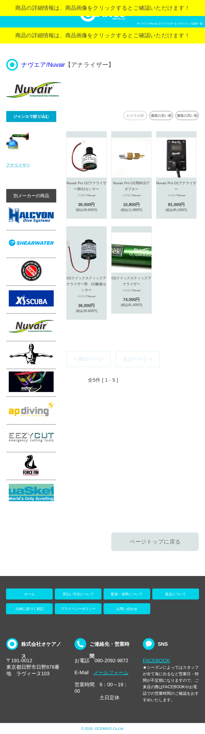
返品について (175, 594)
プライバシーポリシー (78, 609)
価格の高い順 (187, 116)
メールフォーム (111, 672)
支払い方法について (78, 594)
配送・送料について (126, 594)
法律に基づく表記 (30, 609)
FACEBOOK (156, 660)
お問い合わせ (126, 609)
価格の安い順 (161, 116)
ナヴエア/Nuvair (43, 64)
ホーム (29, 594)
